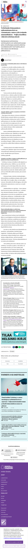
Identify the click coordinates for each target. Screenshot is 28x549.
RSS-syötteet (4, 490)
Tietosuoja (3, 512)
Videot (2, 488)
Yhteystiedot (3, 508)
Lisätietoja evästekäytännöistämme (13, 538)
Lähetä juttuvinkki (21, 450)
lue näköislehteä (5, 516)
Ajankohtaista (4, 478)
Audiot (2, 486)
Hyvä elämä (3, 480)
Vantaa (2, 502)
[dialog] (14, 538)
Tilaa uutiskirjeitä (4, 514)
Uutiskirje (14, 457)
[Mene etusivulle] (7, 467)
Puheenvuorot (4, 482)
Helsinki (2, 496)
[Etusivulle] (4, 2)
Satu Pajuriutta (13, 54)
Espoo (2, 498)
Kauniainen (3, 500)
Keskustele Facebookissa (8, 451)
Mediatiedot (3, 510)
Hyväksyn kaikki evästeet (14, 542)
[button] (14, 347)
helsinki (12, 351)
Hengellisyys (4, 484)
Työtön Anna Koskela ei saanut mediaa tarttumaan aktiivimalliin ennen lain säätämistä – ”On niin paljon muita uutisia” (14, 426)
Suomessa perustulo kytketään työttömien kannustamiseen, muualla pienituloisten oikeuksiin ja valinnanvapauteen (12, 418)
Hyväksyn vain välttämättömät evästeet (14, 545)
